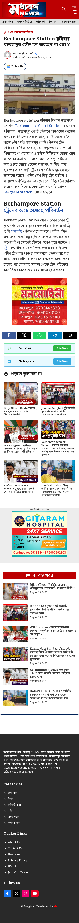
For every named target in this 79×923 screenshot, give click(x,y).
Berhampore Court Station (38, 126)
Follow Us (17, 66)
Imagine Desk (25, 54)
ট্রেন (6, 248)
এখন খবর (7, 22)
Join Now (62, 348)
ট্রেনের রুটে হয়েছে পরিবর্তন (34, 210)
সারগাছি (16, 231)
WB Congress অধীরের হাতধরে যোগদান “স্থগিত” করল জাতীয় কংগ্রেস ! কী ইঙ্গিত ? (20, 449)
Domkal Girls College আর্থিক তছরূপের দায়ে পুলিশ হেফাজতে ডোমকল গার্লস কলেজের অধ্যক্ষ (56, 490)
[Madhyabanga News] (24, 9)
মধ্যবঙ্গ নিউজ (24, 22)
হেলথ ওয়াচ (69, 22)
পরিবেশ (40, 22)
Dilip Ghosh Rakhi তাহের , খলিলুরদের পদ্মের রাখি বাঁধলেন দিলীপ (20, 411)
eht (56, 906)
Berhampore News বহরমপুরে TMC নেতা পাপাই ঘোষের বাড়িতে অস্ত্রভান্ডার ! (19, 489)
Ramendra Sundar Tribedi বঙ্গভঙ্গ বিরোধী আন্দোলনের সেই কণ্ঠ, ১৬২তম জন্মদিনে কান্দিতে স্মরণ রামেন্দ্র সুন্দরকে (57, 448)
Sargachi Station (18, 192)
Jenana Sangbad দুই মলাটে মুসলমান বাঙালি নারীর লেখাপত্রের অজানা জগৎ (58, 411)
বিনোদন (53, 22)
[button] (63, 9)
